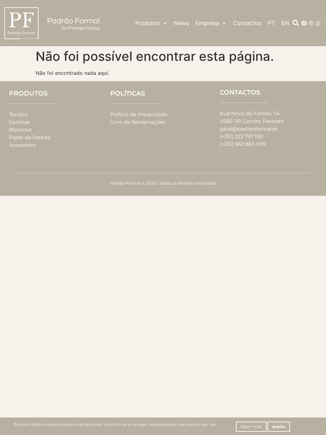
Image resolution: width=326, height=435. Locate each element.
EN (285, 23)
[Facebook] (304, 23)
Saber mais (251, 426)
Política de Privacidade (138, 114)
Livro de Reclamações (138, 122)
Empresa (207, 23)
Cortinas (19, 122)
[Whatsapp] (318, 23)
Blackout (20, 130)
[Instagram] (311, 23)
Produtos (147, 23)
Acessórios (22, 145)
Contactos (247, 23)
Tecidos (18, 114)
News (181, 23)
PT (271, 23)
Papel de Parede (30, 137)
